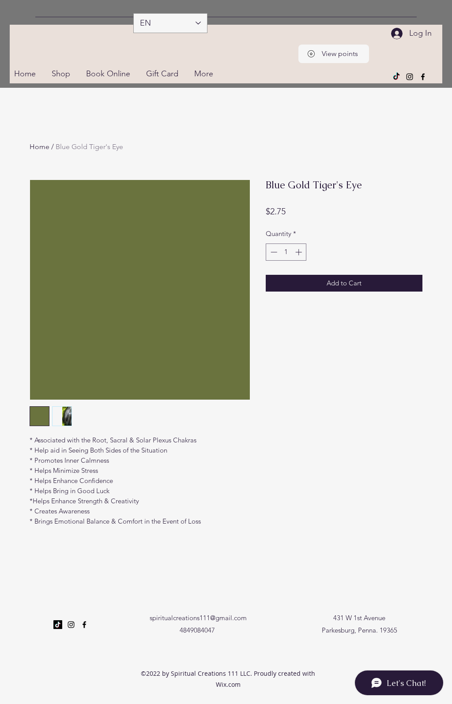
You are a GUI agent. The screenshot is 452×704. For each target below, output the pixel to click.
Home (39, 146)
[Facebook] (422, 76)
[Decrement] (273, 252)
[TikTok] (396, 76)
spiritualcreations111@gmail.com (198, 618)
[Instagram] (409, 76)
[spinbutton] (286, 252)
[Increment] (299, 252)
